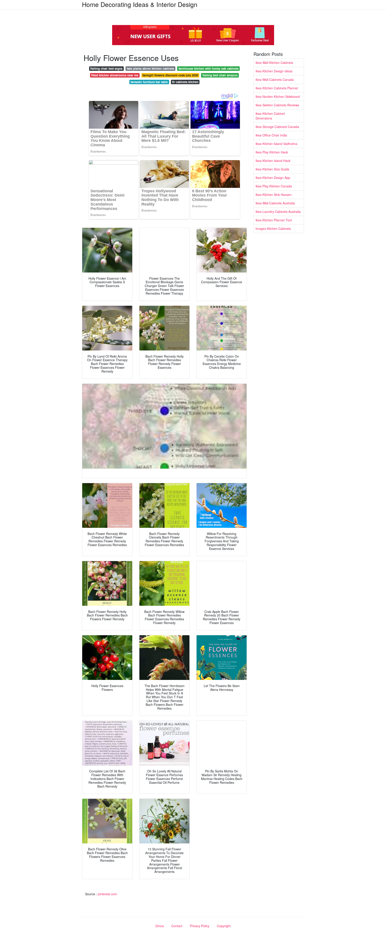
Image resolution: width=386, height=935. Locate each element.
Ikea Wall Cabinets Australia (275, 203)
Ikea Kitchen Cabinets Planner (277, 88)
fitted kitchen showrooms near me (114, 75)
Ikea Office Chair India (271, 135)
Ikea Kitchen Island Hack (273, 160)
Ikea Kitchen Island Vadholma (276, 143)
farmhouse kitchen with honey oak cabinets (208, 68)
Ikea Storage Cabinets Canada (277, 126)
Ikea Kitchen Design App (273, 177)
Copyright (224, 926)
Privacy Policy (199, 926)
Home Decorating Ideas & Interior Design (139, 4)
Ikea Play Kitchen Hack (272, 152)
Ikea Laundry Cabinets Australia (278, 211)
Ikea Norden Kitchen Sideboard (278, 96)
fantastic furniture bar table (149, 82)
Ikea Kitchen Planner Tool (274, 220)
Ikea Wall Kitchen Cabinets (274, 62)
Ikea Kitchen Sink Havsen (274, 194)
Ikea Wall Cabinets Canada (275, 79)
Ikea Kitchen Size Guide (272, 169)
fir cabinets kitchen (185, 82)
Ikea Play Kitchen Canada (274, 186)
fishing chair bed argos (106, 68)
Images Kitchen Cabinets (273, 228)
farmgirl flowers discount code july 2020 (170, 75)
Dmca (159, 926)
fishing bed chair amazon (220, 75)
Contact (176, 926)
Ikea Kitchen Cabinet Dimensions (270, 115)
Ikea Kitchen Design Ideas (274, 71)
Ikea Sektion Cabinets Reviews (277, 105)
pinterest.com (107, 894)
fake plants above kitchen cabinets (150, 68)
